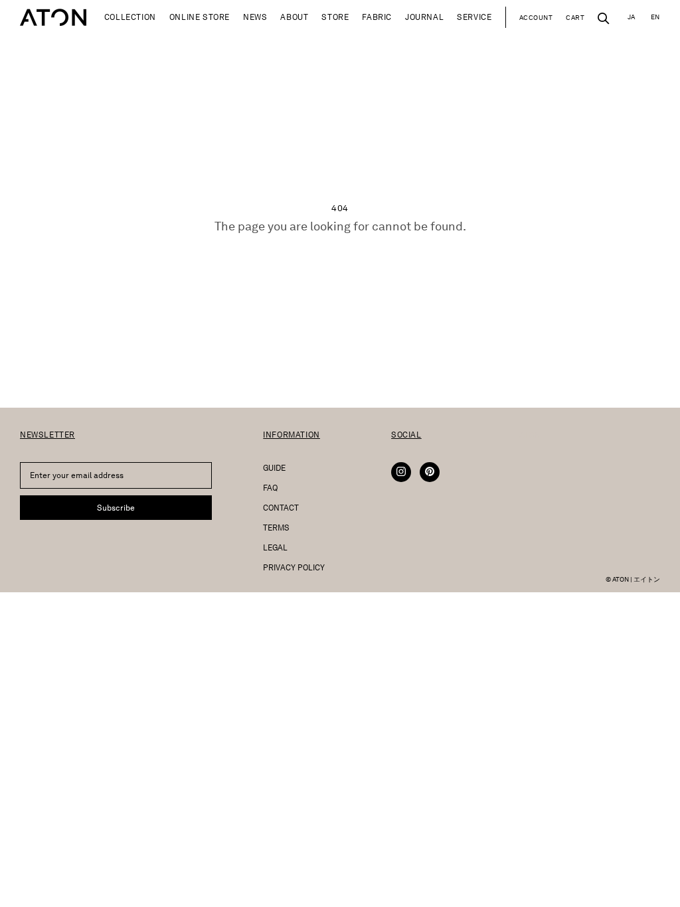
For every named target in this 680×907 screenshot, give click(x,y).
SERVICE (474, 17)
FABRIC (377, 17)
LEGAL (275, 547)
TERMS (276, 528)
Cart (575, 17)
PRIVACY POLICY (294, 567)
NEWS (255, 17)
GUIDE (274, 468)
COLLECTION (130, 17)
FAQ (270, 488)
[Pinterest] (430, 472)
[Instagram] (401, 472)
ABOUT (294, 17)
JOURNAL (424, 17)
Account (536, 17)
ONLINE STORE (199, 17)
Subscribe (116, 508)
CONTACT (281, 508)
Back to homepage (340, 263)
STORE (335, 17)
